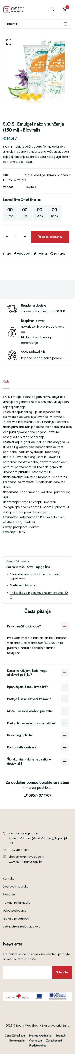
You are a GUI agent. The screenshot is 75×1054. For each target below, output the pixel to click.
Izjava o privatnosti (16, 919)
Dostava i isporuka (15, 887)
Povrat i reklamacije (16, 903)
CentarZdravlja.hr (15, 1035)
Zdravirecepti (54, 1040)
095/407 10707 (49, 643)
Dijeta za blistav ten (23, 585)
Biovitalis (31, 187)
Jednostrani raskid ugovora (22, 926)
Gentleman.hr (17, 1040)
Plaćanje (9, 894)
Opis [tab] (6, 381)
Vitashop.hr (35, 1040)
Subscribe (62, 972)
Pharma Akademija (40, 1035)
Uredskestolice (37, 1045)
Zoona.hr (61, 1035)
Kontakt (8, 879)
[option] (37, 71)
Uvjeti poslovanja (14, 911)
